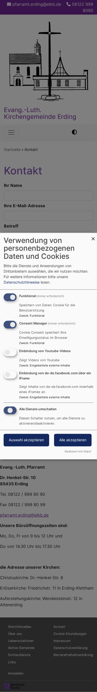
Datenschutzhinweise (22, 282)
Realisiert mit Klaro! (78, 451)
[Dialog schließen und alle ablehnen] (93, 236)
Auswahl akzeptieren (26, 440)
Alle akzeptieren (72, 440)
